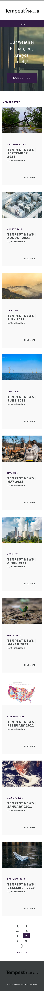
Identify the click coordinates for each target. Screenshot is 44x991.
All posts (22, 952)
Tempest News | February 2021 (21, 724)
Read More (29, 177)
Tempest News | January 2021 (21, 805)
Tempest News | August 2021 (21, 236)
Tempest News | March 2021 (21, 642)
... (17, 931)
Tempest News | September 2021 (21, 153)
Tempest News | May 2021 (21, 480)
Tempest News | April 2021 (21, 561)
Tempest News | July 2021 (21, 317)
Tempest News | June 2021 (21, 399)
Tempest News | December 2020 (21, 886)
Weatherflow (18, 160)
